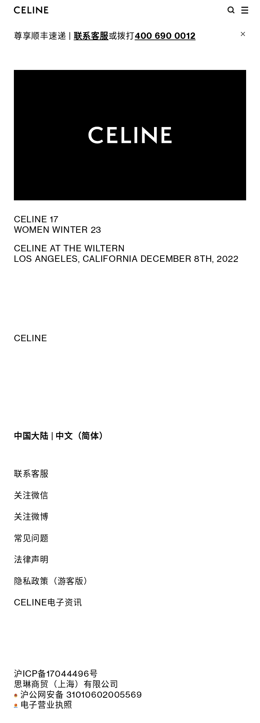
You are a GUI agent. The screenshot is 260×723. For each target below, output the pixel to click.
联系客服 (31, 474)
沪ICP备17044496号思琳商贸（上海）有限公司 (66, 679)
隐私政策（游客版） (53, 581)
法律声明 (31, 559)
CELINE (30, 338)
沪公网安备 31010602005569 (81, 695)
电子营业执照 (46, 705)
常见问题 (31, 538)
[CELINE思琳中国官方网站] (31, 10)
